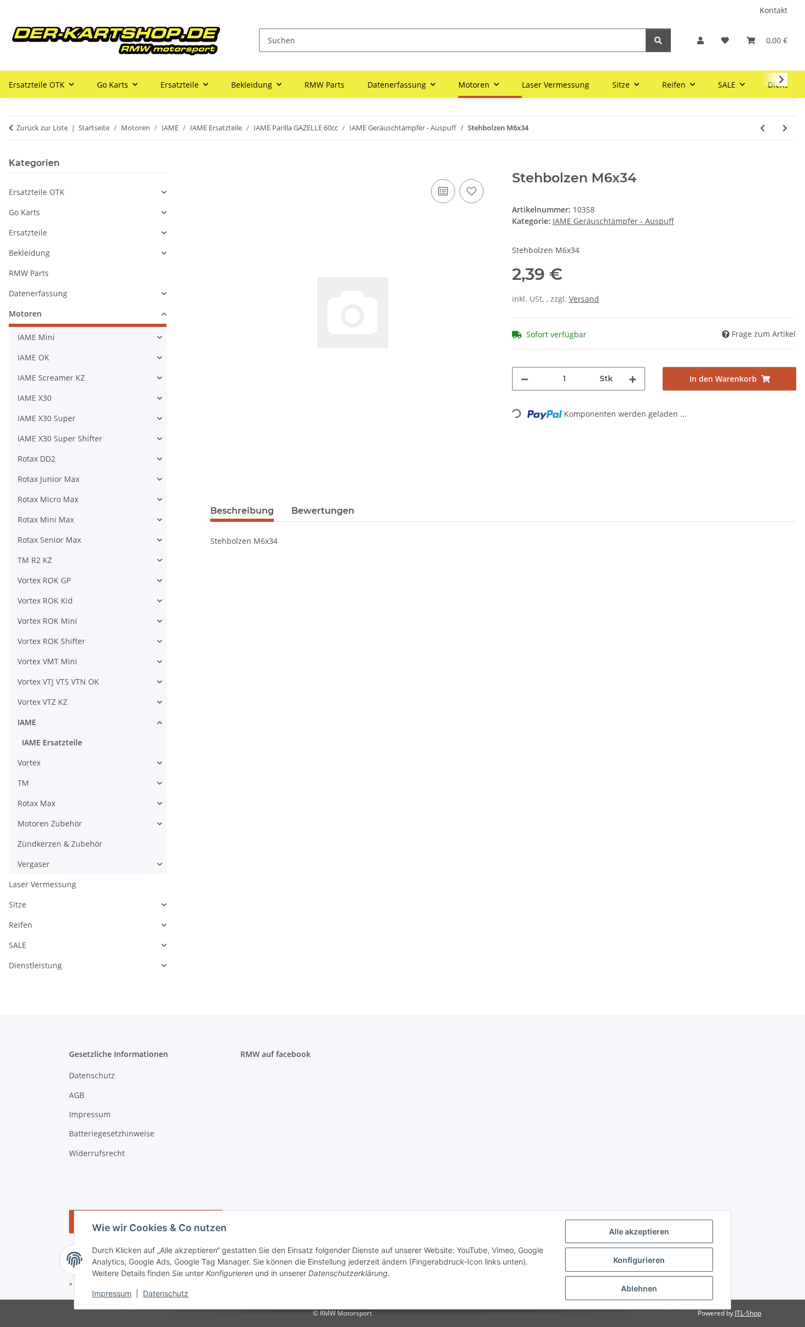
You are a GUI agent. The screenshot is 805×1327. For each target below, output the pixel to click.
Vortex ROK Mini (47, 621)
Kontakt (773, 10)
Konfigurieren (639, 1260)
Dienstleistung (35, 965)
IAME (27, 722)
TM (23, 783)
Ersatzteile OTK (37, 192)
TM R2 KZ (35, 560)
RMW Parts (29, 273)
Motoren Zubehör (50, 823)
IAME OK (33, 357)
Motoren (25, 313)
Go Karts (24, 212)
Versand (584, 299)
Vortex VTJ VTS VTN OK (58, 681)
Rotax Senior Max (49, 540)
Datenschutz (165, 1293)
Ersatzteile (28, 232)
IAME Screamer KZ (51, 377)
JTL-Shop (748, 1313)
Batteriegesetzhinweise (111, 1133)
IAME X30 (34, 398)
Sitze (17, 904)
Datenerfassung (38, 293)
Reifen (20, 925)
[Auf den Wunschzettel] (471, 191)
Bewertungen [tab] (322, 510)
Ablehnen (639, 1288)
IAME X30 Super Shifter (60, 438)
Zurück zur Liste (42, 128)
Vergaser (34, 864)
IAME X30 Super (47, 418)
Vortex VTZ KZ (42, 702)
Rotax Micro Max (48, 499)
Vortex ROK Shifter (51, 641)
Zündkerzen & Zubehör (60, 843)
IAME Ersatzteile (52, 742)
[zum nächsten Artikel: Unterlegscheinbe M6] (785, 128)
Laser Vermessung (42, 884)
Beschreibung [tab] (242, 510)
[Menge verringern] (525, 378)
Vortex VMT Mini (47, 661)
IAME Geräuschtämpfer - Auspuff (613, 221)
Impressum (111, 1293)
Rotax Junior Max (48, 479)
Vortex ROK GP (44, 580)
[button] (700, 40)
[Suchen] (658, 40)
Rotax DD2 (36, 458)
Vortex (29, 762)
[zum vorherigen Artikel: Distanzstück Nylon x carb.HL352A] (762, 128)
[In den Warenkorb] (219, 164)
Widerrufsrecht (97, 1153)
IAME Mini (36, 337)
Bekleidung (29, 253)
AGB (76, 1095)
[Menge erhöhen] (632, 378)
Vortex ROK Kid (45, 600)
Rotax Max (36, 803)
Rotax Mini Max (46, 519)
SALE (17, 945)
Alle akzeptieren (639, 1231)
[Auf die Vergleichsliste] (443, 191)
